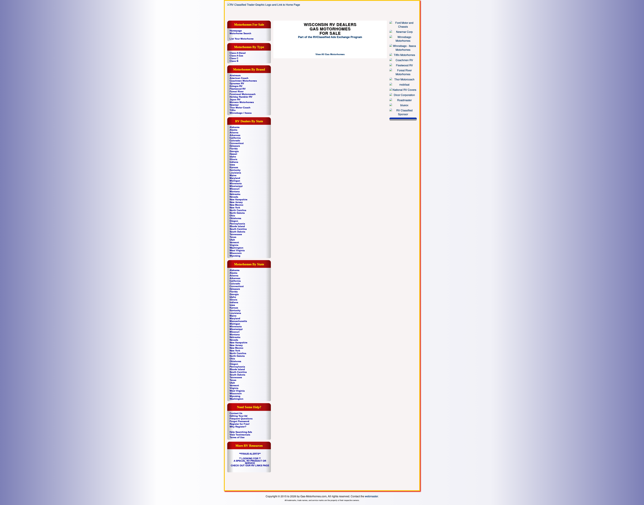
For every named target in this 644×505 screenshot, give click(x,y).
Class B (234, 61)
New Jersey (236, 202)
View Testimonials (240, 434)
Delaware (235, 146)
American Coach (239, 78)
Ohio (232, 215)
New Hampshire (238, 199)
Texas (233, 237)
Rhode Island (237, 226)
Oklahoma (235, 218)
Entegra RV (236, 86)
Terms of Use (237, 437)
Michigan (235, 180)
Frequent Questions (241, 418)
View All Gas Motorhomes (330, 54)
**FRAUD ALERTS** (250, 453)
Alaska (233, 129)
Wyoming (235, 255)
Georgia (234, 151)
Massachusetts (238, 321)
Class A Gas (236, 55)
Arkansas (235, 135)
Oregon (234, 221)
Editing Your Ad (238, 416)
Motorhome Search (240, 33)
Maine (233, 175)
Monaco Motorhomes (242, 102)
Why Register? (238, 426)
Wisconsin (236, 253)
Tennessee (236, 234)
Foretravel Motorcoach (243, 94)
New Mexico (236, 205)
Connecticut (237, 143)
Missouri (234, 188)
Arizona (234, 132)
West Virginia (237, 250)
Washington (236, 247)
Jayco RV (235, 99)
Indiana (234, 162)
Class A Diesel (238, 53)
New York (235, 207)
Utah (232, 239)
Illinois (233, 159)
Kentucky (235, 170)
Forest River (237, 91)
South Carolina (238, 229)
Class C (234, 58)
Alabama (234, 127)
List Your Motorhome (242, 38)
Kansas (234, 167)
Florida (234, 148)
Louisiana (235, 172)
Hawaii (233, 154)
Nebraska (235, 194)
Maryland (235, 178)
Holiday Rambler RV (241, 96)
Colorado (235, 140)
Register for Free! (240, 424)
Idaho (233, 156)
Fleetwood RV (238, 88)
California (235, 138)
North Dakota (237, 213)
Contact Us (236, 413)
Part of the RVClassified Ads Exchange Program (330, 37)
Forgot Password (239, 421)
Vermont (234, 242)
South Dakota (237, 231)
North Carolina (238, 210)
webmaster (371, 496)
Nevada (234, 196)
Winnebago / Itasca (241, 113)
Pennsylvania (237, 223)
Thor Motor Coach (240, 107)
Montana (235, 191)
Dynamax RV (237, 83)
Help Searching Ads (241, 432)
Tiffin (233, 110)
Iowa (232, 164)
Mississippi (236, 186)
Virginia (234, 245)
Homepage (236, 30)
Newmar (234, 105)
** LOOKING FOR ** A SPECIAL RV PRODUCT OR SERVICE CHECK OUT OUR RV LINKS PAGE (250, 462)
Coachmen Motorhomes (243, 80)
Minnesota (236, 183)
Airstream (235, 75)
